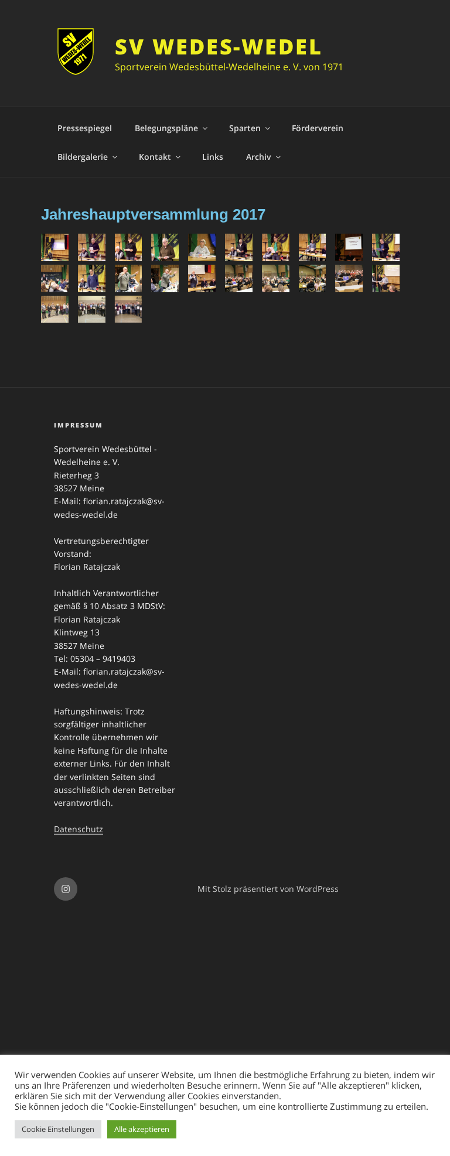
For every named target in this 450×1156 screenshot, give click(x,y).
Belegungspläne (166, 128)
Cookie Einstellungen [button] (58, 1129)
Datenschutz (78, 828)
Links (212, 156)
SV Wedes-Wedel (218, 46)
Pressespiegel (84, 128)
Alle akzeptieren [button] (141, 1129)
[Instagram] (65, 889)
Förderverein (317, 128)
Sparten (245, 128)
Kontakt (155, 156)
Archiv (258, 156)
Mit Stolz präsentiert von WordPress (268, 888)
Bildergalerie (82, 156)
